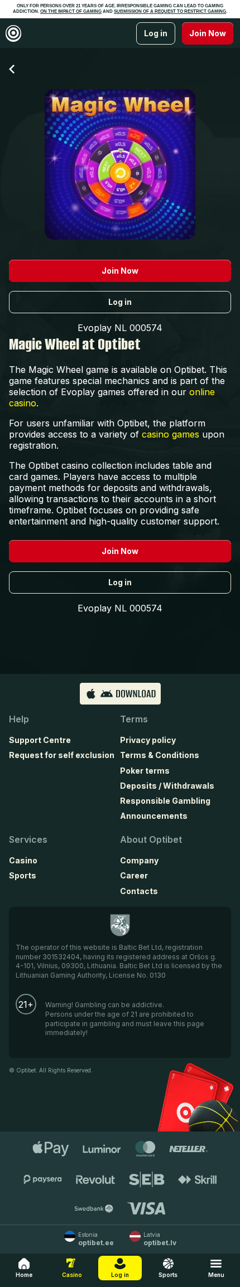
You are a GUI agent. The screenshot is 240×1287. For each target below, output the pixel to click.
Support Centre (40, 740)
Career (134, 875)
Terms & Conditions (159, 755)
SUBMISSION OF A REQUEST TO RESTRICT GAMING (170, 11)
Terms (134, 719)
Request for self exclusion (61, 755)
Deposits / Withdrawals (167, 785)
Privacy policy (148, 740)
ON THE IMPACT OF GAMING (71, 11)
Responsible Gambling (165, 800)
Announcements (154, 815)
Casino (23, 860)
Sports (22, 875)
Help (19, 719)
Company (139, 860)
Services (28, 839)
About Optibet (151, 839)
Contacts (139, 891)
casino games (170, 434)
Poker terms (145, 770)
